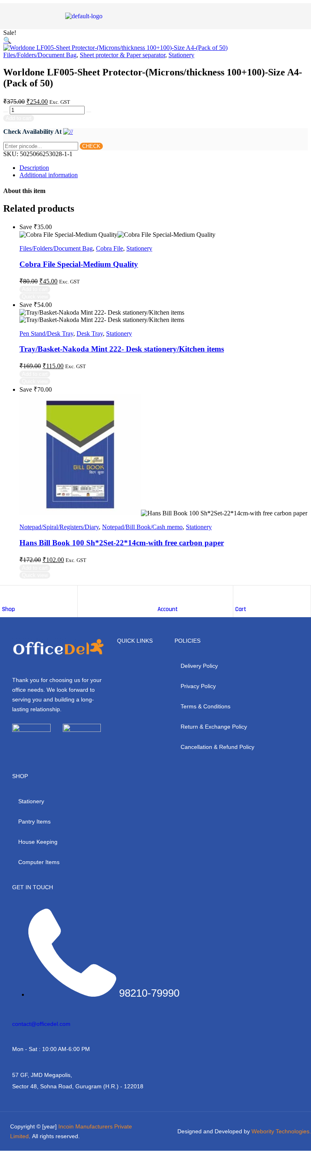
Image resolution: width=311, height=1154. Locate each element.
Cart (240, 609)
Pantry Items (34, 821)
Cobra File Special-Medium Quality (78, 264)
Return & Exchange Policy (214, 726)
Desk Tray (90, 333)
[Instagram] (36, 749)
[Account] (162, 594)
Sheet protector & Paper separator (122, 54)
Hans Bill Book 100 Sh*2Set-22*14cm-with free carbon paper (121, 542)
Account (168, 609)
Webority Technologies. (281, 1131)
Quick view (35, 297)
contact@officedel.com (41, 1024)
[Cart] (239, 594)
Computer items (39, 862)
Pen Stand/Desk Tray (46, 333)
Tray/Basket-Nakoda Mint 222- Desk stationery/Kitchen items (121, 349)
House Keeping (38, 842)
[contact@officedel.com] (15, 1011)
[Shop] (6, 594)
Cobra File (109, 248)
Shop (8, 609)
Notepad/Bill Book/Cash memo (142, 526)
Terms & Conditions (205, 706)
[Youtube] (58, 749)
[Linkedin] (80, 749)
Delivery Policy (199, 666)
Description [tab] (34, 167)
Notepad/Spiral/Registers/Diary (59, 526)
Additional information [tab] (48, 175)
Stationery (181, 54)
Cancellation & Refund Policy (217, 747)
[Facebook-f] (14, 749)
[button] (7, 40)
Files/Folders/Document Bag (40, 54)
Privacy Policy (198, 686)
